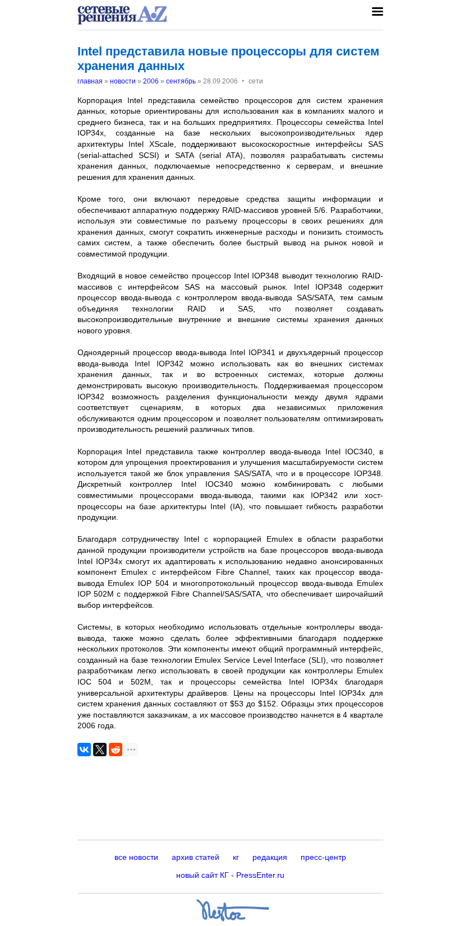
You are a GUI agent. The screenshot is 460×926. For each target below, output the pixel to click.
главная (90, 81)
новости (123, 81)
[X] (100, 749)
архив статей (195, 857)
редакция (269, 857)
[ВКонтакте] (84, 749)
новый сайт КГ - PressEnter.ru (230, 875)
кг (236, 857)
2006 (151, 81)
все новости (136, 857)
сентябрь (181, 81)
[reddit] (115, 749)
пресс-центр (323, 857)
